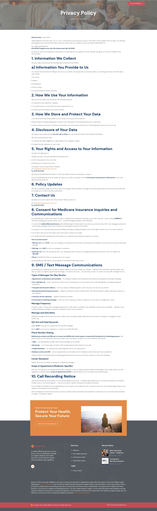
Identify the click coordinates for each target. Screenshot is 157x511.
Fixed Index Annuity (79, 461)
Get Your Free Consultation (47, 424)
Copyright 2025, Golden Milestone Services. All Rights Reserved (52, 505)
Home (73, 19)
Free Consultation (136, 3)
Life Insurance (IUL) (79, 457)
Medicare (76, 450)
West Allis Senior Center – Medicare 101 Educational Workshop (116, 452)
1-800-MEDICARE (46, 484)
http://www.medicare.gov (82, 493)
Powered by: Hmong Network (117, 505)
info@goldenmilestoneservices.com (45, 169)
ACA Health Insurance (80, 454)
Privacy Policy (77, 471)
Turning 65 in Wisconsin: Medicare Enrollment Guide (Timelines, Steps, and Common (117, 460)
